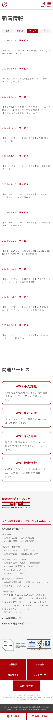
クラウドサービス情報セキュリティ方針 (39, 697)
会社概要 (13, 664)
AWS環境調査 (10, 553)
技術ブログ (13, 674)
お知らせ (20, 31)
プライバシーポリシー (16, 695)
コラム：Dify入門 (12, 605)
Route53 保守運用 (29, 553)
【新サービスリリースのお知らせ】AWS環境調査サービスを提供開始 (26, 224)
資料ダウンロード (12, 612)
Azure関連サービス (12, 618)
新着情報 (7, 31)
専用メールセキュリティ (37, 582)
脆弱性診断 (35, 562)
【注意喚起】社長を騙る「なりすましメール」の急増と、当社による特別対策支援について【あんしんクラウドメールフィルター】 (26, 109)
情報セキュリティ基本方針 (14, 697)
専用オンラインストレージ (17, 585)
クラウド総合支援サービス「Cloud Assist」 (24, 521)
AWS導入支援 (26, 386)
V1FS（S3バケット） (14, 573)
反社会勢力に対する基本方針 (29, 700)
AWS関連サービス (11, 528)
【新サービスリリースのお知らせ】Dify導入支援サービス (26, 167)
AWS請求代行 (27, 541)
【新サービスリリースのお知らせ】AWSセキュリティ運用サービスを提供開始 (26, 196)
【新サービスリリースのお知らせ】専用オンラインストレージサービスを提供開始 (26, 280)
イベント (45, 31)
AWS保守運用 (26, 436)
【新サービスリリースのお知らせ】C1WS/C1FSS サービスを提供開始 (26, 337)
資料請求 (14, 716)
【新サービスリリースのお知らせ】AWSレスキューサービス (26, 139)
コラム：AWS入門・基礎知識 (31, 594)
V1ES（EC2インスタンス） (17, 569)
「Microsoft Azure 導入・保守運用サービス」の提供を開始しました (26, 52)
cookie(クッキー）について (35, 695)
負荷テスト (28, 550)
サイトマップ (39, 674)
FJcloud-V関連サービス (14, 623)
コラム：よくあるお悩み (36, 605)
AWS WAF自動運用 (13, 566)
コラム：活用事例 (38, 601)
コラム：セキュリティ (14, 601)
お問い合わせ (26, 685)
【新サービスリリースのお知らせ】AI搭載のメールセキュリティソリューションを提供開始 (26, 308)
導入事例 (8, 594)
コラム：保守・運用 (37, 598)
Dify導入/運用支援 (12, 582)
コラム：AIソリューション (16, 608)
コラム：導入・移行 (13, 598)
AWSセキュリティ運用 (14, 562)
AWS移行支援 (26, 412)
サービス (32, 31)
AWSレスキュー (11, 550)
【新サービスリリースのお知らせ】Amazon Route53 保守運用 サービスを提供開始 (26, 252)
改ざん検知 (31, 566)
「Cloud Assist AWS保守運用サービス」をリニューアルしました (25, 80)
